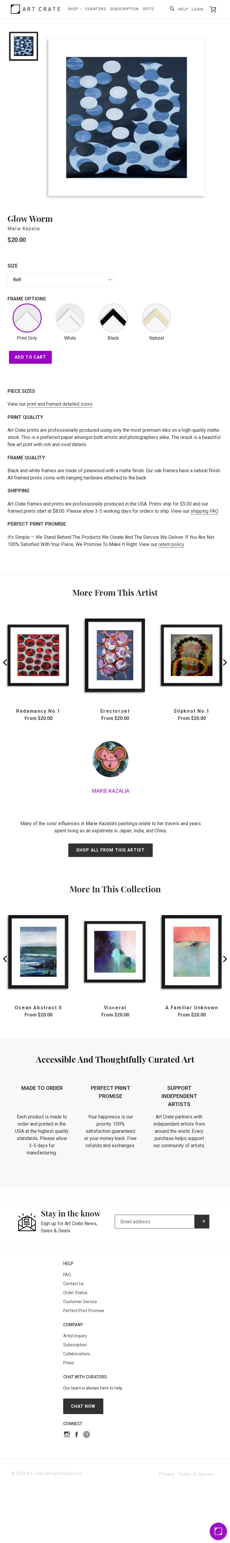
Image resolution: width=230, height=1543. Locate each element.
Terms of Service (196, 1474)
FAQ (67, 1274)
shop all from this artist (110, 850)
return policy (171, 544)
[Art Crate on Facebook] (76, 1435)
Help (183, 9)
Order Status (75, 1292)
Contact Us (73, 1283)
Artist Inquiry (75, 1335)
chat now (83, 1406)
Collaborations (76, 1353)
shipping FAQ (204, 511)
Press (68, 1362)
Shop (73, 9)
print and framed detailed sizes (60, 404)
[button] (223, 662)
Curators (95, 9)
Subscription (124, 9)
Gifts (148, 9)
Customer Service (80, 1301)
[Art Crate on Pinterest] (86, 1435)
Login (197, 9)
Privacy (166, 1474)
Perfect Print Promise (83, 1310)
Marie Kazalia (23, 228)
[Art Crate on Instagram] (67, 1435)
